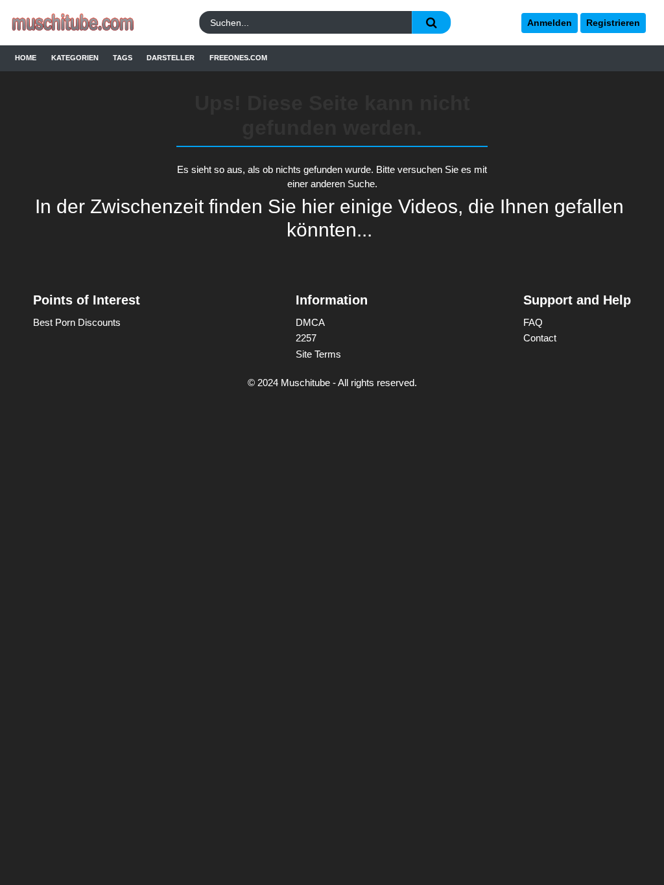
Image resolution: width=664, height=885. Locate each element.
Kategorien (75, 58)
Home (25, 58)
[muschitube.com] (89, 23)
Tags (122, 58)
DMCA (310, 322)
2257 (306, 337)
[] (431, 22)
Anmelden (549, 22)
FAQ (533, 322)
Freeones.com (238, 58)
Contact (539, 337)
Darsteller (171, 58)
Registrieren (613, 22)
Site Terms (318, 354)
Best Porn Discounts (77, 322)
